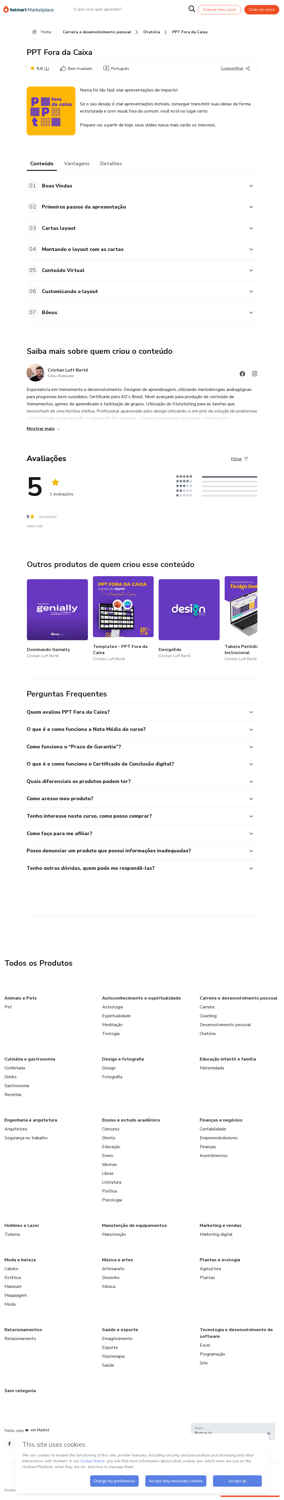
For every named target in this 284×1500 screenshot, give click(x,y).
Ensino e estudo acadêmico (131, 1120)
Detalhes (111, 163)
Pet (8, 1007)
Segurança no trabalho (26, 1138)
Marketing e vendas (221, 1225)
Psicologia (112, 1200)
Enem (107, 1156)
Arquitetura (15, 1129)
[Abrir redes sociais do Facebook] (242, 374)
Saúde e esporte (120, 1330)
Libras (108, 1173)
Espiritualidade (116, 1016)
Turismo (12, 1234)
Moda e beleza (20, 1260)
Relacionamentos (23, 1330)
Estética (12, 1278)
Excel (205, 1345)
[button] (136, 186)
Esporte (110, 1347)
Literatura (111, 1182)
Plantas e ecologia (220, 1260)
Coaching (208, 1016)
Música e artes (117, 1260)
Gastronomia (16, 1086)
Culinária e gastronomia (29, 1059)
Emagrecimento (117, 1339)
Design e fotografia (123, 1059)
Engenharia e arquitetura (30, 1120)
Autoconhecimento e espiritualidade (141, 998)
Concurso (111, 1129)
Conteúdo (42, 163)
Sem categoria (20, 1391)
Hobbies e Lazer (21, 1225)
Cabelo (11, 1269)
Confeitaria (14, 1068)
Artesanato (113, 1269)
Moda (10, 1304)
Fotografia (112, 1077)
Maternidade (212, 1068)
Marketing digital (216, 1234)
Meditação (112, 1025)
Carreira (207, 1007)
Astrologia (112, 1007)
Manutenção (114, 1234)
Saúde (108, 1365)
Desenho (111, 1278)
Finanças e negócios (221, 1120)
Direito (108, 1138)
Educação (111, 1147)
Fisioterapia (113, 1356)
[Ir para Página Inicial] (31, 9)
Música (108, 1286)
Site (204, 1363)
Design (109, 1068)
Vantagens (77, 163)
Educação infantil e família (228, 1059)
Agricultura (210, 1269)
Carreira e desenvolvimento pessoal (239, 998)
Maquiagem (15, 1295)
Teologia (111, 1034)
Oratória (207, 1034)
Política (109, 1191)
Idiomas (109, 1164)
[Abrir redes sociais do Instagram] (254, 374)
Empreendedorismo (219, 1138)
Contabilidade (213, 1129)
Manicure (13, 1286)
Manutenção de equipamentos (134, 1225)
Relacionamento (20, 1339)
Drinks (10, 1077)
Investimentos (214, 1156)
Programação (212, 1354)
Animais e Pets (20, 998)
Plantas (207, 1278)
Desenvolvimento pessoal (225, 1025)
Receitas (13, 1095)
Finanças (208, 1147)
